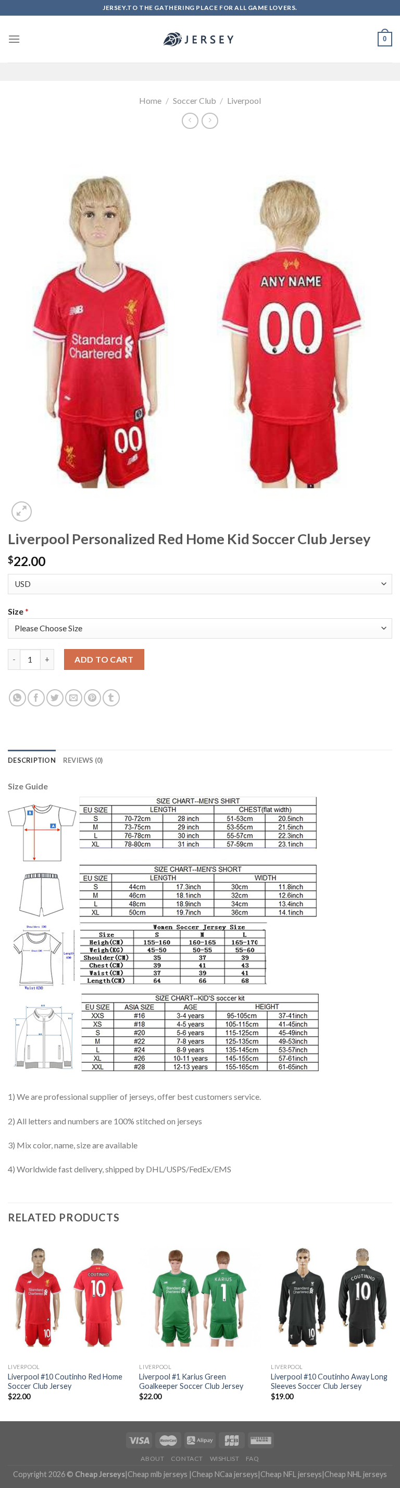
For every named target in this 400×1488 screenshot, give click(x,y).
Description (32, 760)
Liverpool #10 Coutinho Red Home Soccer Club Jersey (65, 1381)
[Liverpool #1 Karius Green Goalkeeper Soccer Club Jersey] (199, 1297)
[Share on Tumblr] (111, 697)
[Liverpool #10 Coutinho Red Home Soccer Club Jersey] (68, 1297)
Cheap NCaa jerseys (225, 1474)
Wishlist (225, 1458)
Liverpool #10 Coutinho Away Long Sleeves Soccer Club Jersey (329, 1381)
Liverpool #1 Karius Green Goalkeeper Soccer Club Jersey (191, 1381)
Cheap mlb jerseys (158, 1474)
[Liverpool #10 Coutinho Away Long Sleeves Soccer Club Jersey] (331, 1297)
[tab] (32, 760)
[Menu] (14, 39)
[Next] (391, 1328)
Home (150, 100)
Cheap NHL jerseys (355, 1474)
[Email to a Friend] (73, 697)
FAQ (252, 1458)
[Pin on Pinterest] (92, 697)
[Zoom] (21, 511)
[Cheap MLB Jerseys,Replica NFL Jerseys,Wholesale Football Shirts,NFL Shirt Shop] (200, 39)
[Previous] (8, 1328)
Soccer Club (194, 100)
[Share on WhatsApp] (17, 697)
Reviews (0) (83, 760)
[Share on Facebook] (36, 697)
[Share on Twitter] (55, 697)
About (152, 1458)
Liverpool (244, 100)
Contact (187, 1458)
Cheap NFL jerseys (291, 1474)
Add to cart (103, 659)
